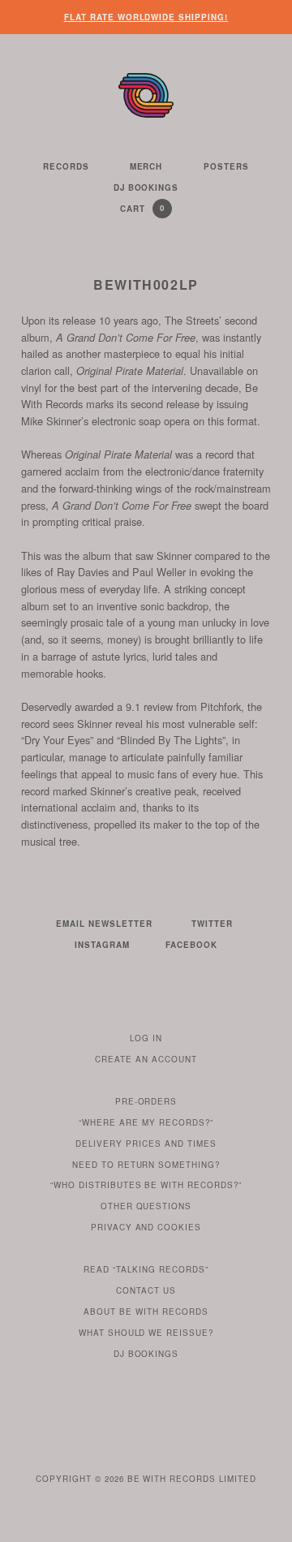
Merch (146, 166)
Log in (146, 1038)
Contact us (146, 1290)
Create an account (146, 1059)
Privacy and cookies (146, 1227)
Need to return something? (146, 1164)
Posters (226, 166)
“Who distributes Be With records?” (146, 1185)
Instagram (102, 944)
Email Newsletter (104, 923)
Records (66, 166)
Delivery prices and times (146, 1143)
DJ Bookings (146, 187)
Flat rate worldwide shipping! (146, 17)
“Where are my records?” (146, 1122)
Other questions (146, 1206)
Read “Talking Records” (146, 1269)
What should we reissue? (146, 1332)
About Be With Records (146, 1311)
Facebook (191, 944)
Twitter (212, 923)
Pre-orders (146, 1101)
